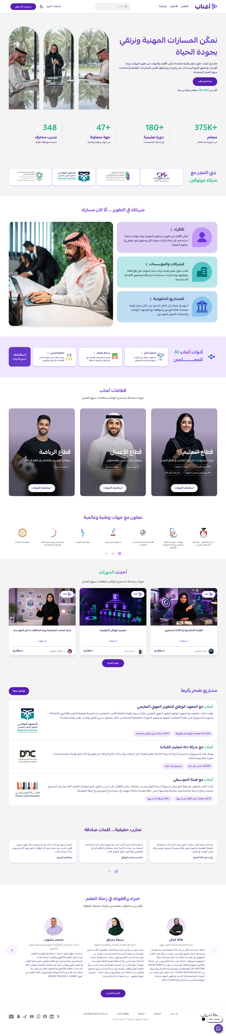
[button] (41, 7)
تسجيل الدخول (23, 7)
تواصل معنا (19, 691)
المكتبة (141, 1014)
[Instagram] (38, 1017)
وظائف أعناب (123, 1014)
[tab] (119, 553)
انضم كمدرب (113, 993)
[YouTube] (32, 1017)
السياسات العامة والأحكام (95, 1014)
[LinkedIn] (52, 1017)
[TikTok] (25, 1017)
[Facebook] (45, 1017)
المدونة (157, 1014)
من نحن (174, 1014)
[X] (58, 1017)
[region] (113, 537)
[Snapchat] (19, 1017)
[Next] (11, 950)
